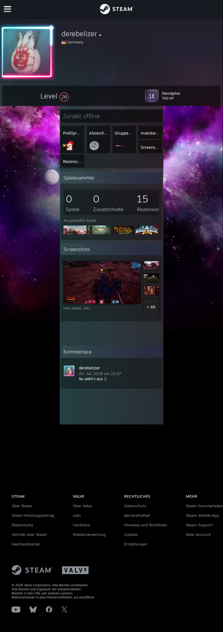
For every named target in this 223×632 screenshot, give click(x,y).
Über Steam (22, 505)
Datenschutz (135, 505)
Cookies (131, 534)
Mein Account (198, 534)
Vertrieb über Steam (29, 534)
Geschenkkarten (26, 544)
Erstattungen (135, 544)
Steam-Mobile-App (202, 515)
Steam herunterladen (204, 505)
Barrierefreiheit (137, 515)
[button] (54, 96)
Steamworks (22, 525)
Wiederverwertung (89, 534)
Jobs (77, 515)
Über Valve (82, 505)
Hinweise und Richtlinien (145, 525)
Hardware (81, 525)
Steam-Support (199, 525)
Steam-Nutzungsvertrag (33, 515)
